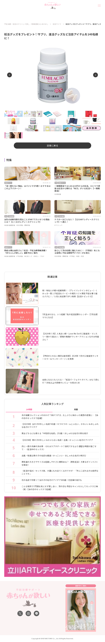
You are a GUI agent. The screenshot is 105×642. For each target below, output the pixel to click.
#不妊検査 (19, 256)
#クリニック (58, 225)
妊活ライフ (57, 24)
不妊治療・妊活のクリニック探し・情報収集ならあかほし (26, 24)
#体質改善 (57, 194)
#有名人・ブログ (38, 256)
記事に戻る (52, 145)
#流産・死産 (80, 256)
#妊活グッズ (28, 256)
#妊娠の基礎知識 (9, 225)
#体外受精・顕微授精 (23, 225)
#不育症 (72, 256)
